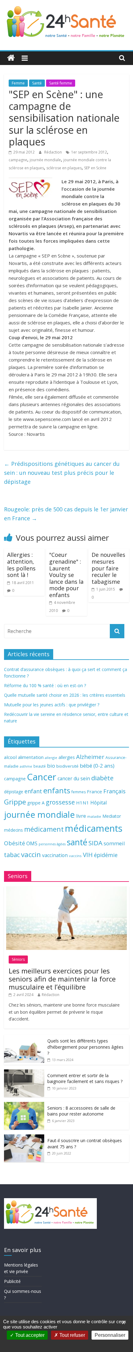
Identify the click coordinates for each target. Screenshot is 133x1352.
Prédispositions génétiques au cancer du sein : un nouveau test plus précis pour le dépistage (62, 472)
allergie (51, 757)
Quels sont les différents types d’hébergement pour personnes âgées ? (85, 1047)
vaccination (55, 855)
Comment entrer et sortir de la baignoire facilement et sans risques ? (84, 1078)
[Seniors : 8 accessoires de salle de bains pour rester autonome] (24, 1105)
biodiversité (67, 766)
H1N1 (82, 803)
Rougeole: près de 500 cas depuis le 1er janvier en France (66, 513)
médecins (13, 830)
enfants (56, 790)
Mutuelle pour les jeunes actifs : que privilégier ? (51, 705)
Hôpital (98, 802)
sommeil (114, 843)
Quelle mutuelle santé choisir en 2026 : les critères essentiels (64, 695)
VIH (88, 855)
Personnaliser (110, 1335)
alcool (10, 757)
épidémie (106, 855)
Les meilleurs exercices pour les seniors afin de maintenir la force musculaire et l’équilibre (62, 979)
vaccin (31, 854)
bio (51, 765)
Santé (37, 83)
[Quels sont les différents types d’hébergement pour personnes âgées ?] (24, 1038)
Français (114, 791)
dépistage (13, 792)
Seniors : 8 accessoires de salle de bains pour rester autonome (81, 1111)
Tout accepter (29, 1335)
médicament (44, 829)
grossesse (60, 802)
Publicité (12, 1281)
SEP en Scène (95, 168)
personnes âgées (52, 844)
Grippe (15, 802)
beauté (39, 766)
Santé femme (60, 83)
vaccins (75, 855)
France (94, 791)
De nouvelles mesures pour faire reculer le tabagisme (108, 568)
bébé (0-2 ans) (97, 765)
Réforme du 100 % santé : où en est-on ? (45, 685)
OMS (31, 843)
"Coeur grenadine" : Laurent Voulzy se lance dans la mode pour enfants (66, 575)
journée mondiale (45, 159)
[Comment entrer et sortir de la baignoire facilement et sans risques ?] (24, 1073)
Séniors (18, 959)
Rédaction (53, 152)
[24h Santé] (11, 58)
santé (77, 842)
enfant (33, 791)
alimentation (31, 757)
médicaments (93, 828)
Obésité (14, 843)
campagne (18, 159)
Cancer (41, 777)
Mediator (111, 816)
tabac (12, 855)
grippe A (36, 803)
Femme (18, 83)
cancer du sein (74, 778)
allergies (66, 757)
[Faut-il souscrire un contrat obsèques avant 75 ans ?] (24, 1138)
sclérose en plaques (64, 168)
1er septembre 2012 (89, 152)
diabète (102, 778)
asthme (26, 766)
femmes (78, 792)
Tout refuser (71, 1335)
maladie (94, 816)
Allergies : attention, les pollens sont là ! (21, 564)
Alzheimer (90, 757)
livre (81, 815)
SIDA (95, 842)
